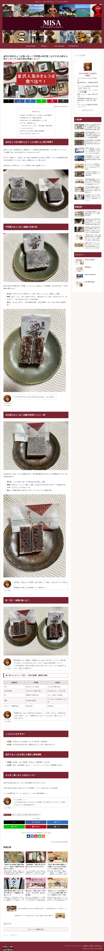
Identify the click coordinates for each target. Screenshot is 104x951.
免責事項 (85, 946)
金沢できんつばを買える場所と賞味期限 (32, 131)
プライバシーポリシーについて (74, 946)
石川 (28, 814)
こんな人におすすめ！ (27, 128)
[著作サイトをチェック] (28, 836)
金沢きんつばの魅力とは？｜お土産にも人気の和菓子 (36, 115)
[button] (63, 101)
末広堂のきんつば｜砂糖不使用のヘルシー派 (34, 120)
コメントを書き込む (36, 929)
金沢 (32, 814)
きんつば (16, 814)
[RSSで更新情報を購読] (43, 836)
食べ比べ (38, 814)
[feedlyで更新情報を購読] (39, 836)
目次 (33, 111)
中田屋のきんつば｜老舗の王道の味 (31, 117)
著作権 (91, 946)
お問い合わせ (98, 946)
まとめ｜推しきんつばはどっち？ (30, 133)
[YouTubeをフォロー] (36, 836)
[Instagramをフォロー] (32, 836)
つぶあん (22, 814)
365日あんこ (8, 814)
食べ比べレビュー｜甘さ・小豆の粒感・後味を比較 (37, 125)
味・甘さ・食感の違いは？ (28, 123)
